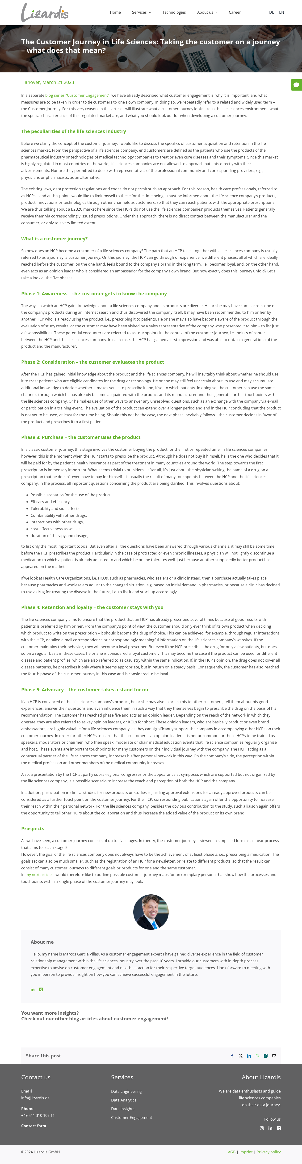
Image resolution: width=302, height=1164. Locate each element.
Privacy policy (269, 1152)
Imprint (246, 1152)
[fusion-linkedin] (32, 989)
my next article (38, 874)
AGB (231, 1152)
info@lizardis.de (35, 1098)
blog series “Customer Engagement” (77, 95)
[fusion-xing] (41, 989)
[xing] (279, 1128)
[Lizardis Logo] (44, 4)
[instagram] (262, 1128)
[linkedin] (270, 1128)
